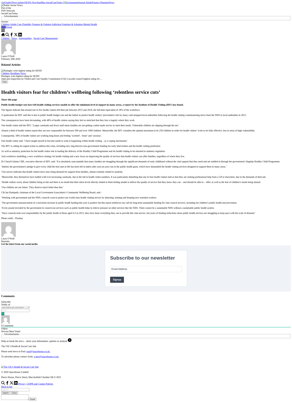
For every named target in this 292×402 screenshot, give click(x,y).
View (4, 82)
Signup (117, 279)
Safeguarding (25, 38)
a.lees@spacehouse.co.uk (46, 356)
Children (5, 38)
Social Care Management (45, 38)
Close (14, 393)
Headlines (15, 73)
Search (5, 393)
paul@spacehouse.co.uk (38, 351)
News (14, 38)
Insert (32, 399)
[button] (146, 23)
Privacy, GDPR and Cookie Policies (35, 384)
